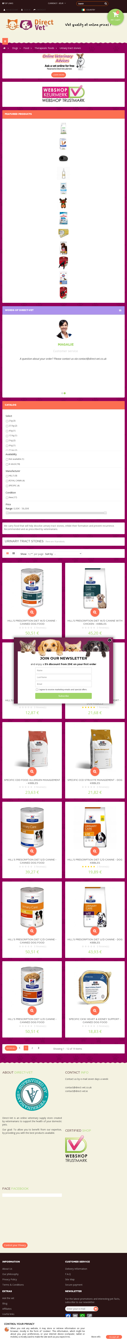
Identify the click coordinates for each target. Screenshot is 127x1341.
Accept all (114, 1336)
